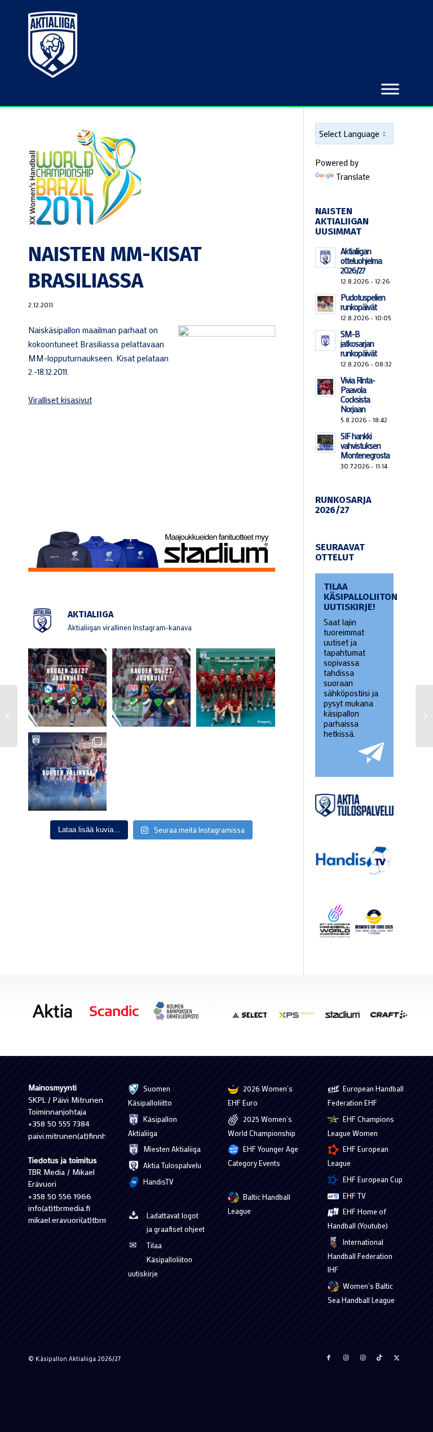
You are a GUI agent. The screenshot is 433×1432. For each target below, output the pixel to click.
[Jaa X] (396, 1357)
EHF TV (353, 1195)
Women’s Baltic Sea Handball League (361, 1293)
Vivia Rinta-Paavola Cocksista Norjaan (358, 394)
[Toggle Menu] (390, 88)
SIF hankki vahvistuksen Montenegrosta (365, 445)
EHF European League (358, 1156)
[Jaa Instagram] (345, 1357)
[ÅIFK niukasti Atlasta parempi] (424, 716)
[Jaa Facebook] (328, 1357)
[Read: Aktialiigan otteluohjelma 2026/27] (325, 257)
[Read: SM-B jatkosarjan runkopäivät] (325, 340)
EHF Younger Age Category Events (263, 1156)
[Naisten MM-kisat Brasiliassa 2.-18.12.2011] (151, 179)
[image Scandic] (118, 1015)
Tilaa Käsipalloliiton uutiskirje (160, 1259)
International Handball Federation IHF (360, 1256)
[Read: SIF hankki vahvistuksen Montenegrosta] (325, 442)
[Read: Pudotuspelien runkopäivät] (325, 304)
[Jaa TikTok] (379, 1357)
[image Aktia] (56, 1015)
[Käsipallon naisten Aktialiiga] (52, 44)
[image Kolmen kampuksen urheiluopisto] (180, 1015)
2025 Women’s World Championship (261, 1126)
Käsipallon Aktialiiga (152, 1126)
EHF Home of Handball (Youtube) (358, 1218)
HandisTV (158, 1181)
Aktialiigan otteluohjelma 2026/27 (361, 260)
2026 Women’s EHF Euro (260, 1095)
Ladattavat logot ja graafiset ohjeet (176, 1222)
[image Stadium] (347, 1019)
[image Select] (254, 1019)
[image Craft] (393, 1019)
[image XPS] (300, 1019)
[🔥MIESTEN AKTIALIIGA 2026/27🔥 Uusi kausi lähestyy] (151, 687)
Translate (353, 176)
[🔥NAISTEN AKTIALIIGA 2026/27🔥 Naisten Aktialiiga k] (67, 687)
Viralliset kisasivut (60, 399)
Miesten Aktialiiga (171, 1148)
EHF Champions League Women (361, 1126)
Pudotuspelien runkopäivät (363, 301)
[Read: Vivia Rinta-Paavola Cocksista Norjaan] (325, 387)
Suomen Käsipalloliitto (150, 1095)
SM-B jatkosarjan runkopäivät (359, 343)
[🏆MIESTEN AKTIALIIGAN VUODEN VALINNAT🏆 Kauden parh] (67, 771)
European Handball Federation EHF (366, 1095)
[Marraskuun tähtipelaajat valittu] (8, 716)
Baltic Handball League (259, 1204)
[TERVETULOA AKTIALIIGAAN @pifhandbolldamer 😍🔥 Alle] (235, 687)
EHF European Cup (372, 1179)
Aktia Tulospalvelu (171, 1165)
